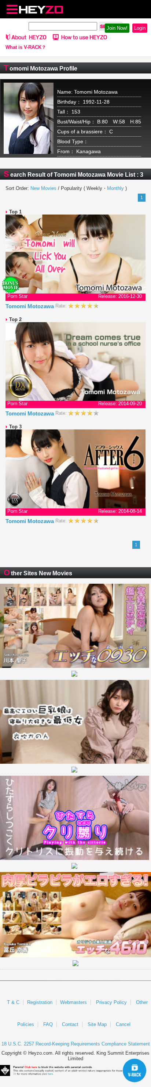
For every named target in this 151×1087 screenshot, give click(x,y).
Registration (39, 1002)
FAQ (48, 1024)
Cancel (123, 1024)
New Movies (43, 188)
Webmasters (73, 1002)
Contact (70, 1024)
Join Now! (117, 28)
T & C (13, 1002)
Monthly (115, 188)
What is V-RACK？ (25, 47)
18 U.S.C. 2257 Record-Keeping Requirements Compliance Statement (75, 1044)
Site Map (97, 1024)
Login (140, 28)
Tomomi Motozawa (30, 306)
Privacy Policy (111, 1002)
